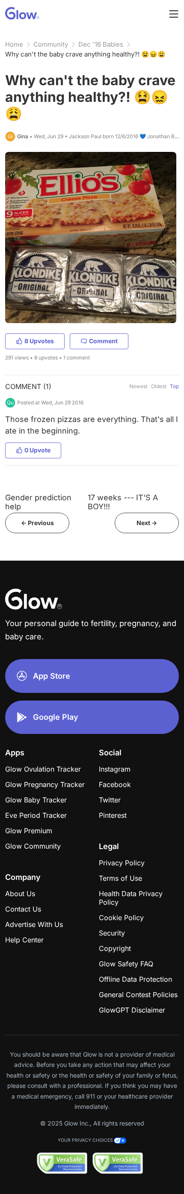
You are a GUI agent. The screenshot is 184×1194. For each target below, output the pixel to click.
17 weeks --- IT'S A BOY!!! (123, 502)
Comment (103, 341)
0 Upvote (37, 450)
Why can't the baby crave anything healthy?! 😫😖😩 (85, 54)
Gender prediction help (38, 502)
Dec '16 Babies (100, 44)
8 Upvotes (39, 341)
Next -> (147, 522)
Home (14, 44)
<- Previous (37, 522)
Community (50, 44)
